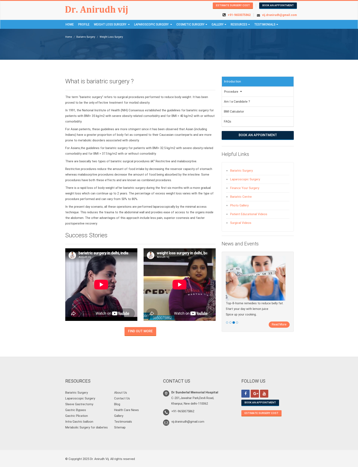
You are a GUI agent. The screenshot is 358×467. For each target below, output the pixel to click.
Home (69, 24)
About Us (120, 392)
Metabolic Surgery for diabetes (86, 427)
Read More (279, 324)
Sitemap (120, 427)
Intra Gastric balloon (79, 421)
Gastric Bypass (75, 410)
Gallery (118, 416)
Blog (117, 404)
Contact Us (122, 398)
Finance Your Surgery (244, 188)
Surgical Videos (240, 223)
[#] (245, 394)
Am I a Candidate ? (237, 101)
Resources (239, 24)
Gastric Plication (76, 416)
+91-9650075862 (239, 15)
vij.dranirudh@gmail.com (279, 15)
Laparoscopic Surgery (151, 24)
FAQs (227, 121)
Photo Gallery (239, 205)
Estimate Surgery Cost (233, 5)
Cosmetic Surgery (190, 24)
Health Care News (126, 410)
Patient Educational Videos (248, 214)
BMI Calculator (234, 111)
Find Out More (140, 331)
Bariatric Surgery (85, 36)
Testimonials (264, 24)
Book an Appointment (278, 5)
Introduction (232, 81)
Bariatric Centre (241, 197)
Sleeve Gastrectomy (79, 404)
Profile (84, 24)
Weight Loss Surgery (110, 24)
